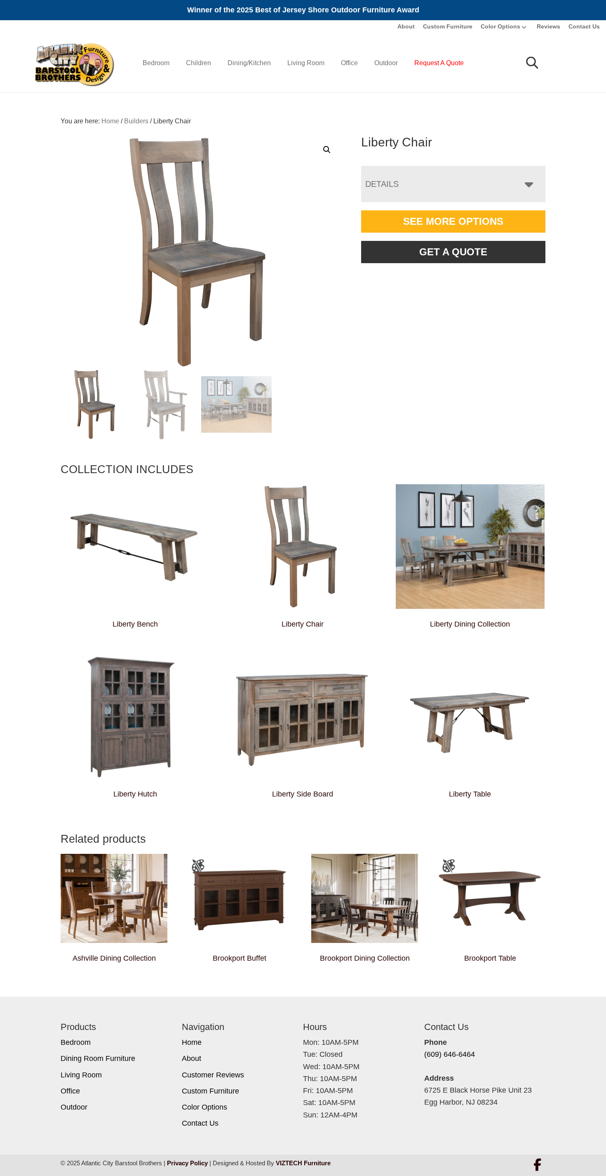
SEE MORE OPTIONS (453, 221)
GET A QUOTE (453, 251)
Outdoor (386, 62)
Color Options (500, 26)
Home (192, 1042)
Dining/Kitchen (249, 62)
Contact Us (584, 26)
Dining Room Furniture (98, 1058)
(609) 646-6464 (449, 1054)
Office (349, 62)
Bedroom (156, 62)
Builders (136, 121)
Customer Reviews (213, 1075)
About (406, 26)
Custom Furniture (447, 26)
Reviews (548, 26)
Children (198, 62)
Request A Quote (439, 62)
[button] (326, 149)
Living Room (305, 62)
